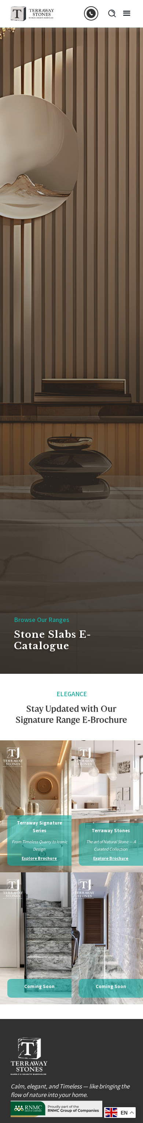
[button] (124, 13)
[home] (33, 13)
